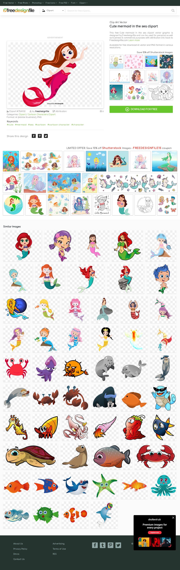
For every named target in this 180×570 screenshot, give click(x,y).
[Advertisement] (55, 28)
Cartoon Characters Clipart (41, 114)
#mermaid (20, 125)
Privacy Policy (20, 549)
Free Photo (23, 3)
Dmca (16, 554)
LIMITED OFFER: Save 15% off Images (99, 148)
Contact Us (18, 559)
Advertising (59, 544)
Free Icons (50, 3)
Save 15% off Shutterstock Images (155, 52)
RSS (55, 554)
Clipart (82, 3)
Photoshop (37, 3)
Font (73, 3)
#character (77, 125)
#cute (10, 125)
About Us (18, 544)
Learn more (134, 40)
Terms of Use (59, 549)
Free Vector (8, 3)
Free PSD (63, 3)
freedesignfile (42, 111)
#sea (30, 125)
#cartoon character (59, 125)
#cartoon (40, 125)
